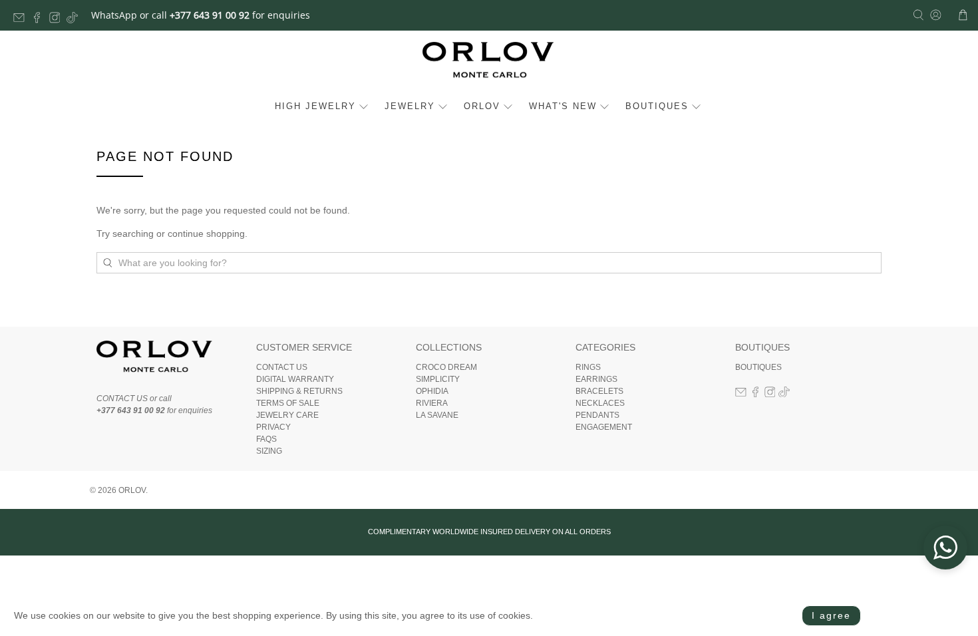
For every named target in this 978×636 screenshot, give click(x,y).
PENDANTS (597, 415)
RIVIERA (432, 403)
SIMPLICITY (438, 379)
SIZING (269, 451)
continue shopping (206, 233)
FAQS (266, 439)
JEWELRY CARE (287, 415)
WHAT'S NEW (563, 106)
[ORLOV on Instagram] (58, 19)
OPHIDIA (432, 391)
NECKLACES (600, 403)
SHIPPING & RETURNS (299, 391)
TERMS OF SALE (287, 403)
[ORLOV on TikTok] (75, 19)
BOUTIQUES (657, 106)
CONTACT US (281, 367)
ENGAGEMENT (603, 427)
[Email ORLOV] (22, 19)
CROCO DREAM (446, 367)
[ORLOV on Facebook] (40, 19)
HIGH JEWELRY (315, 106)
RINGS (588, 367)
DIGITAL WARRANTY (295, 379)
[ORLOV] (489, 64)
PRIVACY (273, 427)
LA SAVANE (437, 415)
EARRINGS (596, 379)
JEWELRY (410, 106)
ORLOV (482, 106)
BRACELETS (599, 391)
